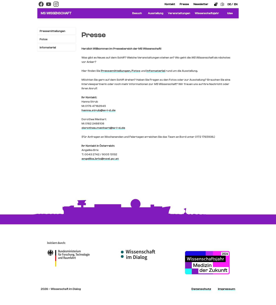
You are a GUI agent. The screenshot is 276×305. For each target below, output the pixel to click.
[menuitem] (169, 4)
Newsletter (200, 4)
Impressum (226, 289)
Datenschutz (201, 289)
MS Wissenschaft (56, 13)
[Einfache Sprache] (222, 4)
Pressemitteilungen (52, 31)
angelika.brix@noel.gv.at (100, 158)
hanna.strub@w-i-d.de (98, 110)
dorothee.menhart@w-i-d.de (103, 128)
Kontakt (170, 4)
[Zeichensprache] (216, 4)
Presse (184, 4)
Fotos (43, 39)
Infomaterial (48, 47)
